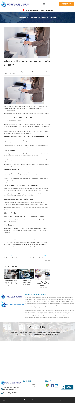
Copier (17, 71)
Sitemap (41, 400)
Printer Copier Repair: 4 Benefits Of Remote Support (42, 283)
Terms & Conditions (49, 400)
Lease (33, 384)
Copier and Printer (25, 71)
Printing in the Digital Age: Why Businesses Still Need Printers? (11, 282)
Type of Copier (13, 73)
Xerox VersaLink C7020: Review (26, 281)
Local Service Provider (16, 249)
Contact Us (33, 388)
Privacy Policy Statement (60, 400)
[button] (44, 4)
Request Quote (33, 386)
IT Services (8, 249)
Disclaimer (70, 400)
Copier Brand (35, 71)
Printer (42, 71)
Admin (7, 70)
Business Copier (10, 71)
